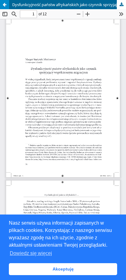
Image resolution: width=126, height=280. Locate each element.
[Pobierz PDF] (121, 4)
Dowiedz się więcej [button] (31, 253)
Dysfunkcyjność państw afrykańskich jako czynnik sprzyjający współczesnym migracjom (69, 4)
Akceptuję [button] (63, 269)
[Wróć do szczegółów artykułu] (4, 4)
